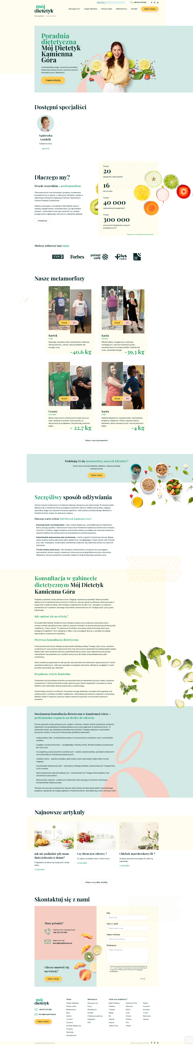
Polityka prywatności (95, 1016)
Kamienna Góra (45, 144)
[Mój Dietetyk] (44, 9)
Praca (90, 1006)
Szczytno (146, 1009)
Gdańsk (111, 1019)
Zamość (146, 1019)
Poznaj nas (42, 220)
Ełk (110, 1016)
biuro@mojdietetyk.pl (47, 1014)
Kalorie (68, 1016)
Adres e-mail (112, 924)
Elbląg (111, 1013)
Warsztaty (70, 1032)
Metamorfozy (121, 9)
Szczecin (146, 1006)
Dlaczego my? (74, 9)
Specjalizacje (71, 1035)
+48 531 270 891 (139, 2)
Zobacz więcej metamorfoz (96, 440)
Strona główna (39, 16)
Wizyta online (106, 9)
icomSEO (146, 1043)
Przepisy (69, 1029)
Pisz (127, 1022)
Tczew (145, 1013)
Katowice (129, 1006)
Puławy (128, 1026)
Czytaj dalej (39, 869)
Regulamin (91, 1019)
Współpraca (92, 1009)
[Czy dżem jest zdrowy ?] (96, 836)
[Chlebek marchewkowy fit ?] (138, 836)
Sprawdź (45, 148)
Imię (108, 913)
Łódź (128, 1013)
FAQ (89, 1022)
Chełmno (112, 1006)
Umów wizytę (149, 9)
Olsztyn (128, 1016)
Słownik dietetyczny (73, 1026)
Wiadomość (111, 945)
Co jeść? (69, 1019)
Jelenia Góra (113, 1026)
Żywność (69, 1022)
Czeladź (112, 1009)
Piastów (129, 1019)
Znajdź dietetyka (90, 9)
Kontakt (134, 9)
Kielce (128, 1009)
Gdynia (111, 1022)
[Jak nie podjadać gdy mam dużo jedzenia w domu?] (54, 836)
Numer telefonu (113, 934)
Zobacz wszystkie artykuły (96, 882)
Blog (68, 1013)
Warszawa (147, 1016)
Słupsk (145, 1003)
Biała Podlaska (114, 1003)
